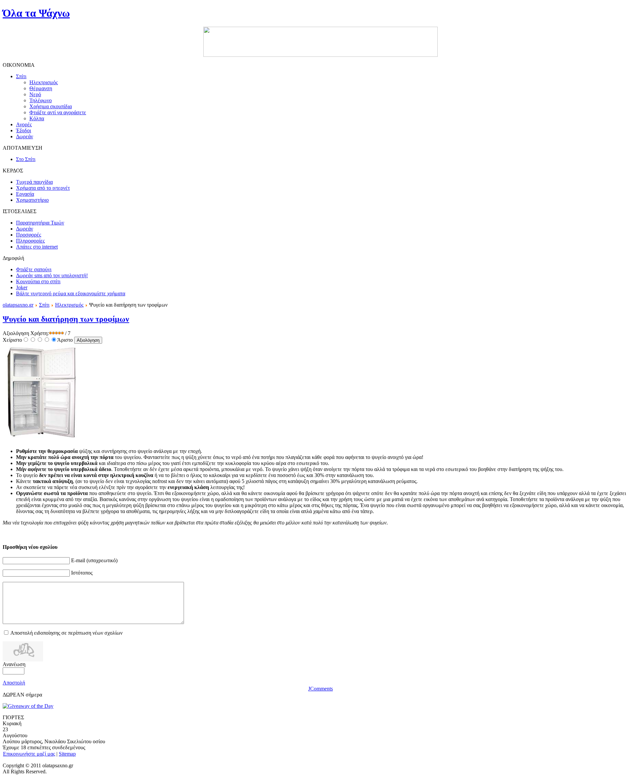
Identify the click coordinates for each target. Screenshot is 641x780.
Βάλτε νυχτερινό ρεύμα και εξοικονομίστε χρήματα (70, 293)
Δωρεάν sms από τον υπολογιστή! (52, 275)
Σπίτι (44, 305)
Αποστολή (14, 682)
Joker (21, 287)
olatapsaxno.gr (18, 305)
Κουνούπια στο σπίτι (38, 281)
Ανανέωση (14, 664)
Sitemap (67, 754)
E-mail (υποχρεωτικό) (94, 560)
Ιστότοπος (81, 573)
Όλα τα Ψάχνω (36, 13)
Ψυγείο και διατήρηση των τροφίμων (66, 319)
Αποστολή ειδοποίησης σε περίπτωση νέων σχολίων (66, 633)
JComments (320, 688)
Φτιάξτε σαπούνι (33, 269)
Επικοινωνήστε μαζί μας (29, 754)
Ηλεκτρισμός (69, 305)
